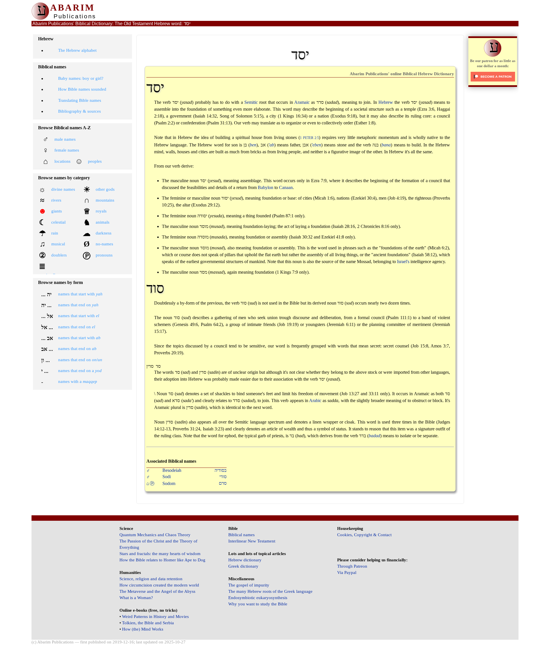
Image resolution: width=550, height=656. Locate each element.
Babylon (265, 187)
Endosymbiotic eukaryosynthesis (257, 597)
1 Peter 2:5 (309, 138)
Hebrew (385, 102)
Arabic (315, 400)
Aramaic (302, 102)
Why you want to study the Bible (257, 604)
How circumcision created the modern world (159, 585)
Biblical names (241, 534)
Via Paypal (346, 572)
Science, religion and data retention (150, 579)
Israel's (403, 261)
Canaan (286, 187)
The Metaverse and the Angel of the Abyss (157, 591)
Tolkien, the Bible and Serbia (148, 623)
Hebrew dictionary (245, 560)
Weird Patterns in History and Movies (155, 616)
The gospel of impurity (248, 585)
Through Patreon (352, 566)
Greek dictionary (243, 566)
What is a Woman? (136, 597)
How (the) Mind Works (142, 629)
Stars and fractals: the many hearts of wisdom (160, 553)
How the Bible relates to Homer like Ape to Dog (162, 560)
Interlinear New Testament (251, 541)
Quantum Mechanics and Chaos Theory (154, 534)
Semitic (251, 102)
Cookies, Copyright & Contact (364, 534)
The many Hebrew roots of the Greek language (270, 591)
